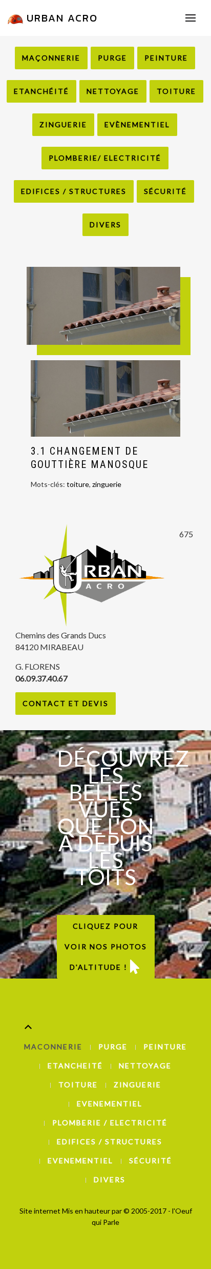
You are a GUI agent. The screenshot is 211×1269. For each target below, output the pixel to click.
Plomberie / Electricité (109, 1122)
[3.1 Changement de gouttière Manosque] (105, 398)
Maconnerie (53, 1046)
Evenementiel (109, 1103)
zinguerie (106, 484)
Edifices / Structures (73, 191)
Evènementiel (137, 124)
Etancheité (75, 1065)
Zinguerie (63, 124)
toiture (78, 484)
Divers (105, 224)
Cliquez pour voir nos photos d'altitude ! (106, 946)
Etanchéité (41, 91)
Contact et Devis (66, 703)
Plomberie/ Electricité (105, 157)
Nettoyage (113, 91)
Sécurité (165, 191)
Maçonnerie (51, 57)
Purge (112, 57)
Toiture (176, 91)
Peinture (166, 57)
